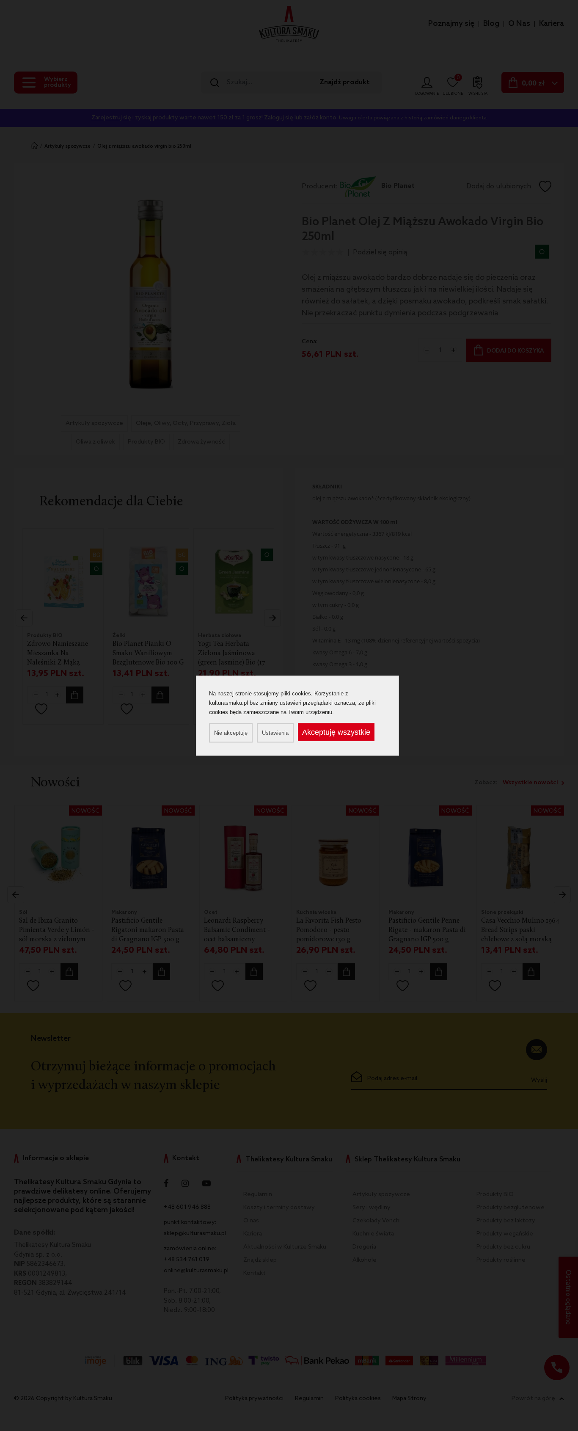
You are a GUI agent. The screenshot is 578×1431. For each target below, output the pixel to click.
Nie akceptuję (231, 732)
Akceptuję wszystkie (336, 732)
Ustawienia (275, 732)
